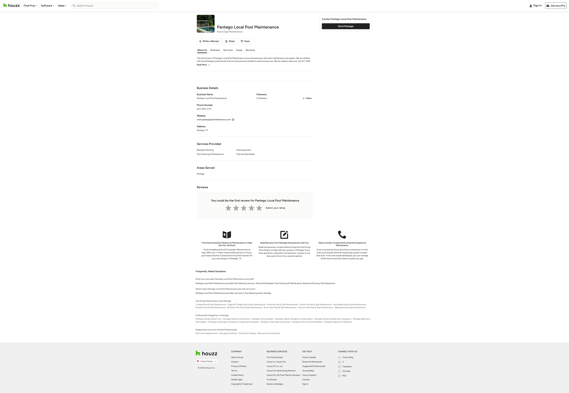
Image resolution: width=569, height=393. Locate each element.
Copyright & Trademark (241, 384)
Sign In (305, 384)
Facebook (347, 366)
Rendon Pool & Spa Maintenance (211, 307)
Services (228, 50)
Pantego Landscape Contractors (276, 322)
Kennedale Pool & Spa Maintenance (349, 304)
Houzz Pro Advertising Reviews (281, 370)
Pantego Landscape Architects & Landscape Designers (233, 322)
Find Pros (29, 5)
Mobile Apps (237, 379)
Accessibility (308, 370)
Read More (202, 64)
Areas (239, 50)
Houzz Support (309, 375)
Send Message (346, 26)
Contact (306, 379)
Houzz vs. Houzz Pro (276, 362)
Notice (243, 366)
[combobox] (115, 6)
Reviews (250, 50)
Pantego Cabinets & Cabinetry (338, 322)
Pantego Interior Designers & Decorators (294, 319)
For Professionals (275, 357)
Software (46, 5)
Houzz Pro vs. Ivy (274, 366)
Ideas (61, 5)
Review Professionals (312, 362)
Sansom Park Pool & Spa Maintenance (315, 307)
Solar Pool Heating (247, 333)
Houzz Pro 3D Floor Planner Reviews (283, 375)
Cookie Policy (237, 375)
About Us (202, 50)
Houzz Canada (309, 357)
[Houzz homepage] (11, 5)
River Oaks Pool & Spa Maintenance (280, 307)
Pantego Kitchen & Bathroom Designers (332, 319)
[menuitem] (30, 5)
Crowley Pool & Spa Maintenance (211, 304)
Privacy (234, 366)
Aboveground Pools (228, 333)
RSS (344, 375)
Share (232, 41)
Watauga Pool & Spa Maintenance (350, 307)
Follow (309, 98)
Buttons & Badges (275, 384)
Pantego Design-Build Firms (209, 319)
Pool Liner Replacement (207, 333)
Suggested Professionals (313, 366)
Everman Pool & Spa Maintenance (282, 304)
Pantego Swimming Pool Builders (307, 322)
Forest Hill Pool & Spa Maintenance (315, 304)
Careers (235, 362)
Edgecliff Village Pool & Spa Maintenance (246, 304)
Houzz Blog (347, 357)
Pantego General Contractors (236, 319)
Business (215, 50)
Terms (234, 370)
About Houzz (237, 357)
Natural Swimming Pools (268, 333)
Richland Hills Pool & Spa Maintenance (244, 307)
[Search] (74, 6)
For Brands (272, 379)
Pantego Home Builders (263, 319)
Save (247, 41)
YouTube (346, 371)
